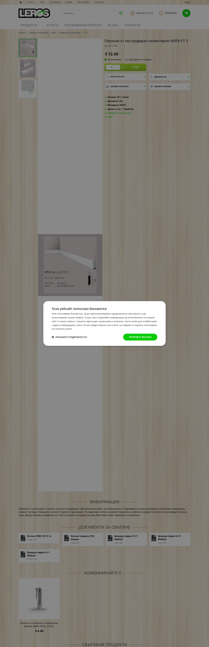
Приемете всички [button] (140, 337)
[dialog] (104, 323)
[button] (69, 337)
